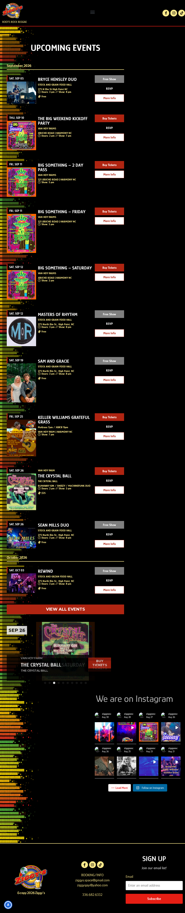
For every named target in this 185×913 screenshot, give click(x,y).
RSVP (109, 88)
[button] (92, 12)
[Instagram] (173, 13)
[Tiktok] (181, 13)
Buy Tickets (109, 118)
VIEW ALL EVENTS (65, 609)
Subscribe (154, 899)
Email (129, 877)
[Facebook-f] (165, 13)
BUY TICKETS (99, 663)
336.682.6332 (92, 895)
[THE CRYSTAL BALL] (65, 651)
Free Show (109, 79)
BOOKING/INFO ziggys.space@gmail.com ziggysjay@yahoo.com (92, 880)
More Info (109, 98)
